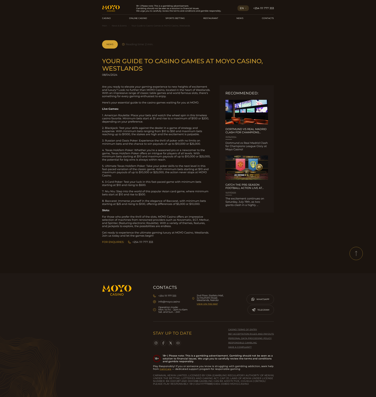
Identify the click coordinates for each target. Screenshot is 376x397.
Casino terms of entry (242, 329)
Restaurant (210, 18)
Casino (106, 18)
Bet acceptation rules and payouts (251, 334)
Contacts (268, 18)
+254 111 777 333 (263, 8)
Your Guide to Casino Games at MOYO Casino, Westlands (160, 25)
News (239, 18)
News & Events (119, 25)
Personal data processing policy (250, 338)
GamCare (165, 369)
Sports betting (175, 18)
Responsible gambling (242, 342)
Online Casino (138, 18)
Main (104, 25)
